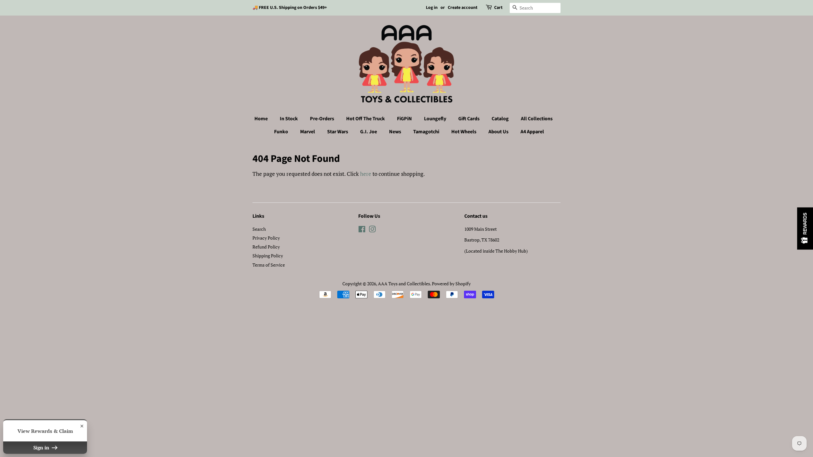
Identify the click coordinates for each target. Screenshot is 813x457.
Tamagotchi (426, 131)
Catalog (500, 118)
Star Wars (337, 131)
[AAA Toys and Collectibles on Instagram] (372, 230)
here (365, 173)
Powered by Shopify (451, 284)
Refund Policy (266, 247)
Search (259, 229)
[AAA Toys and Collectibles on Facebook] (362, 230)
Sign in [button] (41, 447)
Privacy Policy (266, 238)
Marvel (307, 131)
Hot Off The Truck (365, 118)
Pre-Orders (322, 118)
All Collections (537, 118)
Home (261, 118)
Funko (281, 131)
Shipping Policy (267, 256)
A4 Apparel (532, 131)
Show (805, 229)
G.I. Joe (368, 131)
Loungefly (435, 118)
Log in (432, 7)
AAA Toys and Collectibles (404, 284)
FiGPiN (404, 118)
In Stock (289, 118)
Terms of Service (268, 265)
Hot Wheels (463, 131)
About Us (498, 131)
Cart (498, 7)
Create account (462, 7)
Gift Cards (469, 118)
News (395, 131)
